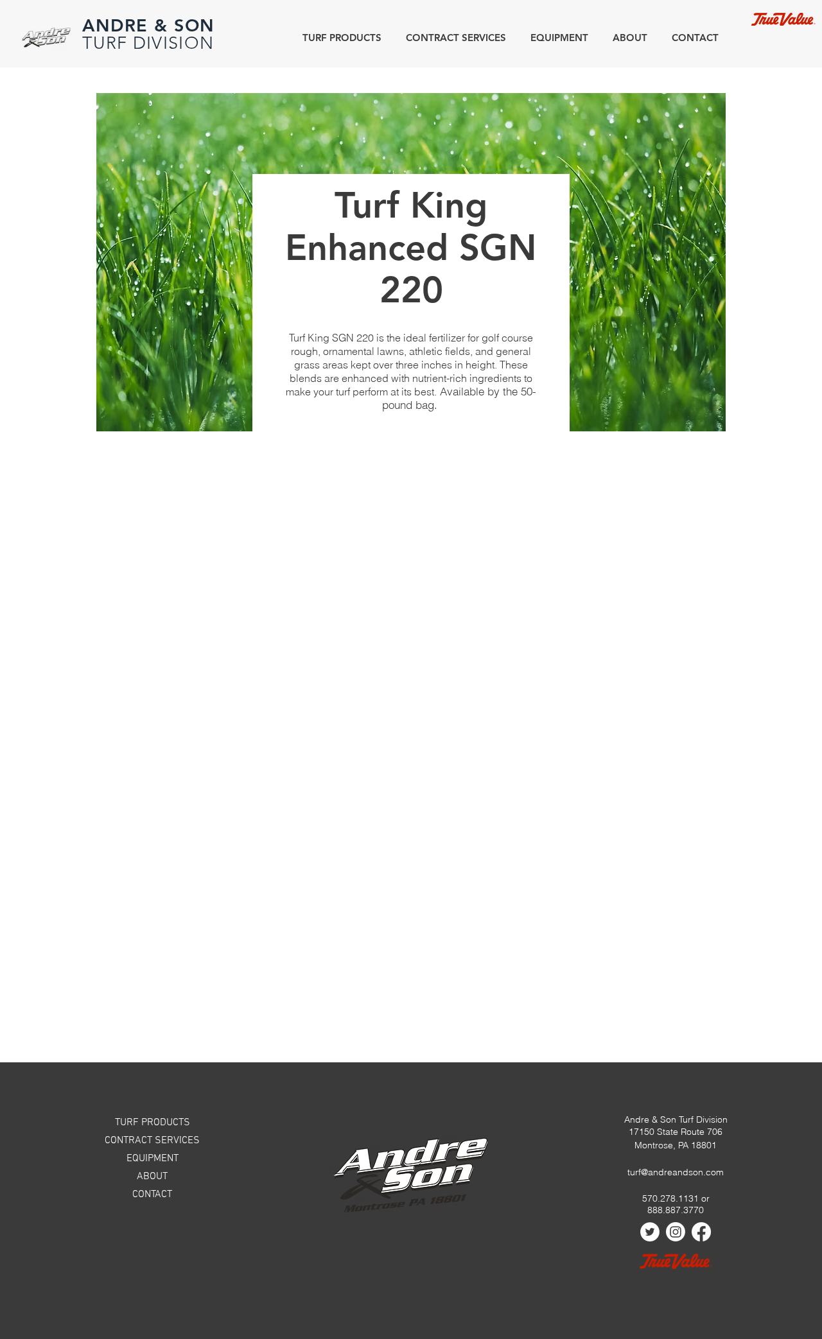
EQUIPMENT (153, 1158)
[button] (627, 37)
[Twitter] (650, 1231)
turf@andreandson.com (675, 1172)
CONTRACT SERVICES (152, 1140)
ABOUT (152, 1176)
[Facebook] (701, 1231)
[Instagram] (675, 1231)
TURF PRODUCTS (152, 1122)
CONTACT (152, 1194)
